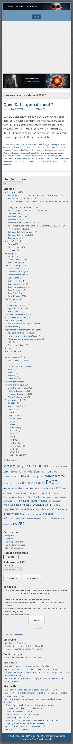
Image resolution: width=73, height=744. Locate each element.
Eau (47, 147)
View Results (36, 628)
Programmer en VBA (17, 228)
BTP (9, 363)
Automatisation (29, 471)
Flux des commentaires (15, 545)
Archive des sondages (14, 634)
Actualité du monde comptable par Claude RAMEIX (27, 666)
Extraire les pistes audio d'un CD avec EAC (26, 210)
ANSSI (59, 466)
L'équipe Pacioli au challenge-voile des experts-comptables (30, 705)
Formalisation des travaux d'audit (22, 336)
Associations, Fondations (18, 360)
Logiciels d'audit (15, 455)
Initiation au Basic (16, 213)
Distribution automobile (18, 366)
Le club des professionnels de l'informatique (24, 708)
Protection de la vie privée (45, 155)
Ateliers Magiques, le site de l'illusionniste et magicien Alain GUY (33, 669)
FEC (58, 488)
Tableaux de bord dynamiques (21, 232)
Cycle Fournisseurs (16, 284)
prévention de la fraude (45, 504)
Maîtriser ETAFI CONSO (18, 216)
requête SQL (11, 509)
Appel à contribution (17, 308)
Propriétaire (29, 155)
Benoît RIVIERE (17, 109)
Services (11, 375)
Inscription (9, 535)
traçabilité (7, 524)
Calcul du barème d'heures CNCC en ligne (23, 657)
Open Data (35, 153)
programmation (55, 501)
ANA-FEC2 (12, 403)
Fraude (11, 302)
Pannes (11, 311)
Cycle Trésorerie (15, 296)
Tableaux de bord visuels (19, 235)
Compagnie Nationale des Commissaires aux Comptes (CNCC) (32, 689)
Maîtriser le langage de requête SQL (23, 222)
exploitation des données (18, 488)
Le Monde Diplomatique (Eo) (17, 717)
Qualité (59, 155)
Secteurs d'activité (13, 357)
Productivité (43, 501)
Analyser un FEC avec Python (20, 198)
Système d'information (14, 381)
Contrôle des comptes (14, 265)
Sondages (12, 250)
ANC (54, 466)
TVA (15, 524)
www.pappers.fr (59, 161)
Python (14, 443)
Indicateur (16, 150)
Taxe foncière (64, 158)
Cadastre (6, 147)
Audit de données (15, 406)
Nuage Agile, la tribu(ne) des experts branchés (25, 723)
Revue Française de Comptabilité (22, 323)
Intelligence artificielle (13, 497)
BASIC (14, 418)
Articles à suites (12, 192)
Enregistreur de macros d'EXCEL (22, 207)
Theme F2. (48, 739)
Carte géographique (18, 147)
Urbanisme (40, 161)
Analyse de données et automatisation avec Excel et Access (33, 195)
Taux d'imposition (51, 158)
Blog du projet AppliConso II (16, 643)
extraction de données (45, 488)
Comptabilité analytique (18, 268)
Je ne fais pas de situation (17, 614)
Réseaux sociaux (12, 351)
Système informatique (14, 384)
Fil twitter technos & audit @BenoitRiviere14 (24, 646)
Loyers (61, 150)
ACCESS (7, 466)
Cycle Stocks (13, 293)
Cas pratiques (14, 247)
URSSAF (48, 161)
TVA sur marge (14, 238)
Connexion (9, 538)
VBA (13, 452)
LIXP (13, 433)
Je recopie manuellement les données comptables (28, 599)
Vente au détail (14, 378)
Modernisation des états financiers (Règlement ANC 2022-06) (35, 225)
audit (65, 467)
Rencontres (9, 348)
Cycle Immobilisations (17, 287)
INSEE (32, 150)
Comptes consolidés (16, 274)
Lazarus (15, 430)
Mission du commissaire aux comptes (24, 339)
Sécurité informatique (17, 397)
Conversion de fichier (12, 483)
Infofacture (25, 150)
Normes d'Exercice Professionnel (53, 497)
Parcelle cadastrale (47, 153)
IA (57, 493)
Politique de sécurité (27, 500)
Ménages (6, 153)
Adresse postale (56, 144)
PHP (13, 440)
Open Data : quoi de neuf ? (28, 104)
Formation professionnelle (16, 314)
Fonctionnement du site (15, 305)
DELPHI (14, 427)
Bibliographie (10, 253)
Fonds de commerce (57, 147)
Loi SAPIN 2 (30, 497)
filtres (30, 493)
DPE (39, 147)
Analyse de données (32, 465)
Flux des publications (14, 541)
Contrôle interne (11, 299)
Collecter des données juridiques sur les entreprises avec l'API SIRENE (38, 201)
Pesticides (16, 155)
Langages (12, 415)
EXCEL (10, 409)
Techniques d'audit (13, 400)
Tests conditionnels (56, 519)
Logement (40, 150)
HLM (10, 369)
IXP (9, 412)
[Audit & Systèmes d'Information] (36, 9)
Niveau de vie (16, 153)
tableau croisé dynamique (32, 518)
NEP (9, 342)
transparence (30, 161)
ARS (64, 144)
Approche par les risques (19, 332)
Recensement (8, 158)
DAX (13, 424)
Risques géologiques (23, 158)
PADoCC (6, 501)
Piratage (13, 501)
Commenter (7, 164)
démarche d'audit (33, 483)
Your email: (8, 565)
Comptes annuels (16, 271)
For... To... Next (39, 493)
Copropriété (32, 147)
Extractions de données (18, 388)
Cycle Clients (13, 277)
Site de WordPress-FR (14, 548)
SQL (13, 449)
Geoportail (7, 150)
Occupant (26, 153)
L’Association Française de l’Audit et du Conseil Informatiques (31, 720)
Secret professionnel (16, 345)
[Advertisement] (36, 48)
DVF (43, 147)
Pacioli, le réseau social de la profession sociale (25, 726)
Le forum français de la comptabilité (20, 711)
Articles (11, 256)
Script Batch (16, 446)
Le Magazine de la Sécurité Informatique (22, 714)
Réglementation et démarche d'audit (21, 329)
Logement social (51, 150)
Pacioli (10, 354)
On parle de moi (12, 326)
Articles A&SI (10, 241)
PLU (22, 155)
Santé (34, 158)
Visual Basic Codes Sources (16, 729)
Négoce (11, 372)
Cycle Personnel (14, 290)
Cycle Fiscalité (25, 144)
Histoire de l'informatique (15, 317)
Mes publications (12, 320)
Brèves (16, 144)
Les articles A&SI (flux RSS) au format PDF (23, 649)
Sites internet (37, 144)
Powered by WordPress (31, 739)
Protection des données (18, 394)
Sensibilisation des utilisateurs (35, 509)
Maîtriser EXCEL (15, 219)
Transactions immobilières (13, 161)
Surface (40, 158)
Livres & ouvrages (16, 259)
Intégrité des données (17, 391)
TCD (46, 518)
